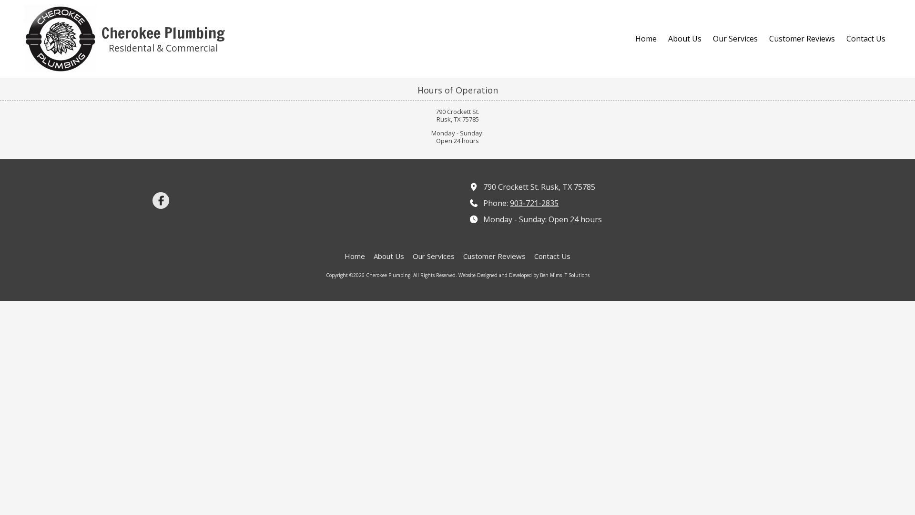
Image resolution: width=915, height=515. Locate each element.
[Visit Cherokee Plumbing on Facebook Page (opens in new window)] (160, 200)
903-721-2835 (534, 203)
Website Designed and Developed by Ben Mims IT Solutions (524, 275)
